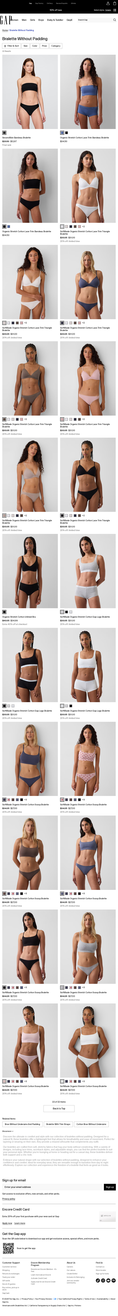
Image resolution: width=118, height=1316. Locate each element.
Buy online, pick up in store (10, 1289)
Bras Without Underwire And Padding (22, 1124)
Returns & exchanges (11, 1274)
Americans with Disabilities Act (14, 1306)
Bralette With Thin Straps (58, 1124)
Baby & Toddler (55, 20)
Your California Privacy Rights (70, 1299)
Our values (71, 1270)
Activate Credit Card (39, 1278)
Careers (70, 1267)
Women (14, 20)
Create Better (72, 1274)
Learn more (19, 1223)
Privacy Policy (27, 1299)
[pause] (115, 10)
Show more (6, 1131)
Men (24, 20)
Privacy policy (8, 1199)
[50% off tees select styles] (56, 10)
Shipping (6, 1270)
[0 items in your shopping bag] (115, 3)
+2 (83, 226)
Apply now (7, 1223)
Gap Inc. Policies (74, 1306)
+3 (25, 800)
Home (5, 30)
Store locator (101, 1270)
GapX (69, 20)
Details (108, 10)
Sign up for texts (102, 1274)
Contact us (100, 1267)
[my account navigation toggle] (108, 3)
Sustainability (102, 1299)
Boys (41, 20)
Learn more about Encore (41, 1275)
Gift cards (6, 1281)
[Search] (114, 20)
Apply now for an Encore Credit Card (43, 1283)
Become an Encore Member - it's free (43, 1270)
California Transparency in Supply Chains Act (47, 1306)
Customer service (9, 1267)
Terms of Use (89, 1299)
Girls (32, 20)
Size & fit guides (8, 1284)
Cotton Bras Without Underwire (91, 1124)
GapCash (6, 1293)
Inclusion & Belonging (75, 1277)
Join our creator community (73, 1282)
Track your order (8, 1277)
